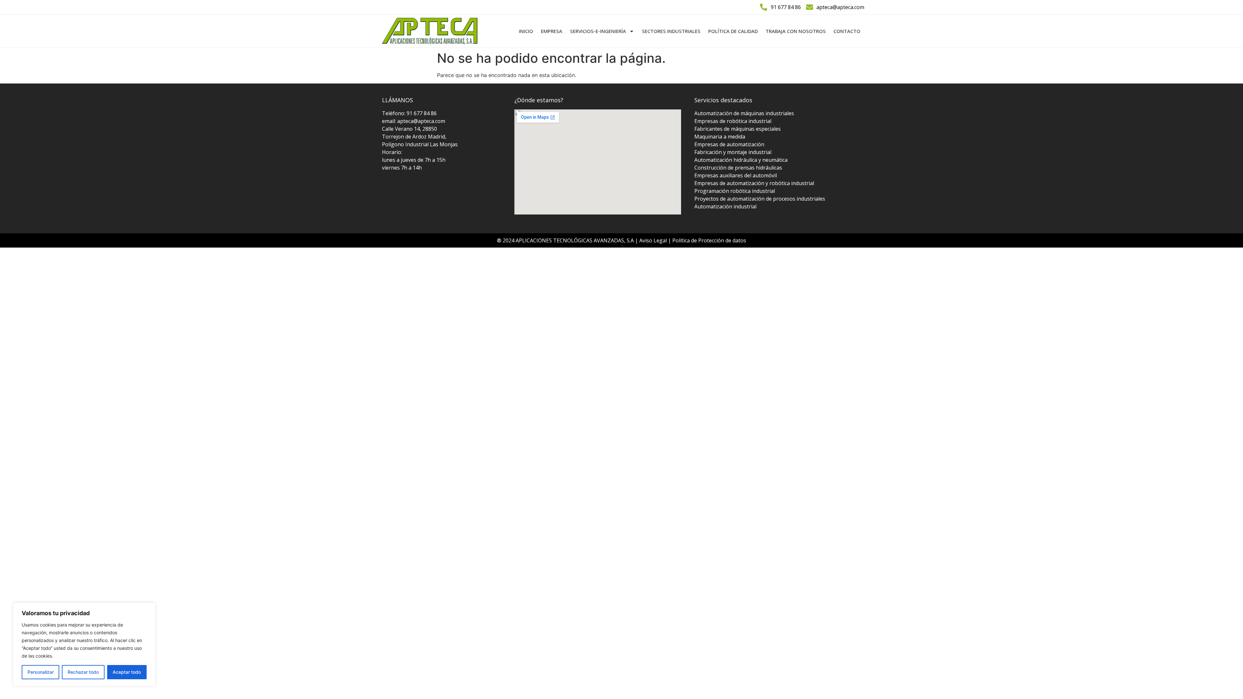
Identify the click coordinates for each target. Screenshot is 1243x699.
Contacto (847, 31)
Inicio (526, 31)
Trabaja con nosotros (796, 31)
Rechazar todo (83, 672)
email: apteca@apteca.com (413, 121)
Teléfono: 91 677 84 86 (409, 113)
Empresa (551, 31)
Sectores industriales (671, 31)
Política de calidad (733, 31)
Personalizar (41, 672)
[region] (84, 644)
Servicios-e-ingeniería (598, 31)
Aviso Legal (653, 240)
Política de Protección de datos (709, 240)
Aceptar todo (127, 672)
